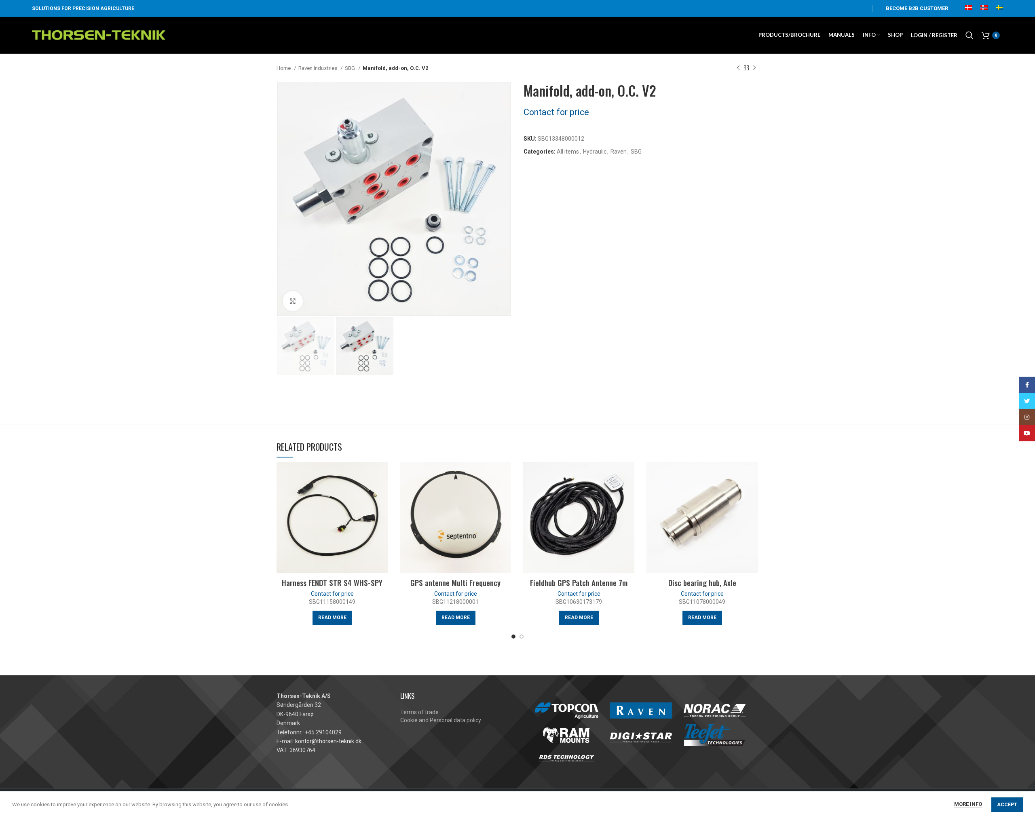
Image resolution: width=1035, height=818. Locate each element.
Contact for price (556, 112)
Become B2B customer (917, 8)
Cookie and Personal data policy (440, 720)
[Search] (969, 35)
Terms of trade (419, 712)
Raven (618, 151)
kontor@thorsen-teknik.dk (328, 741)
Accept (1007, 804)
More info (968, 804)
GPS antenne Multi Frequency (455, 582)
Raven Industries (318, 68)
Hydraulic (594, 151)
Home (284, 68)
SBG (350, 68)
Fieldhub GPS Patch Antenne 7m (578, 582)
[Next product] (754, 68)
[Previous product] (738, 68)
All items (568, 151)
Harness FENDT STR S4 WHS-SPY (332, 582)
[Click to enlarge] (293, 301)
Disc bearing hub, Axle (702, 582)
